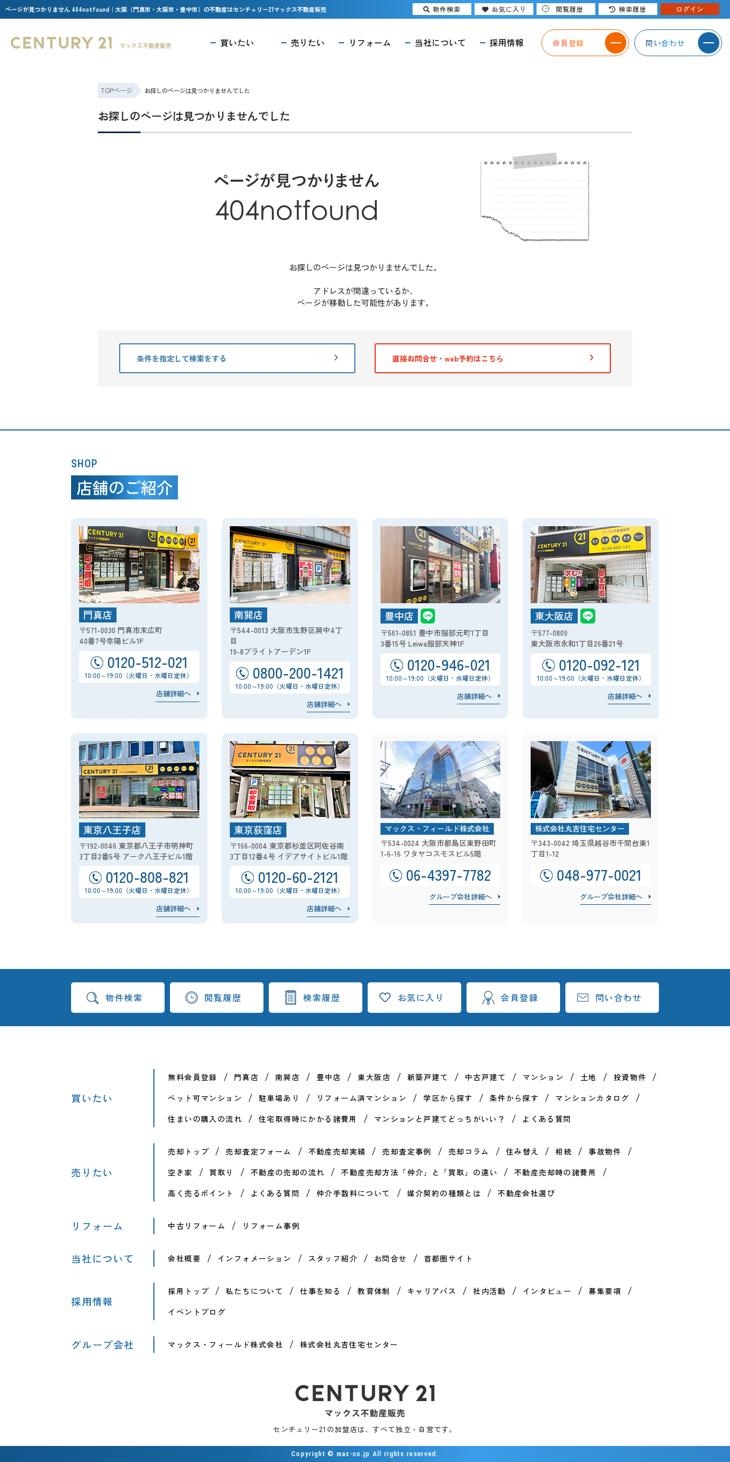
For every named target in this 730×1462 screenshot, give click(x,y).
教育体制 (374, 1291)
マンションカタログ (592, 1097)
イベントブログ (197, 1311)
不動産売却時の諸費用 (555, 1172)
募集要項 (605, 1291)
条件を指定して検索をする (182, 358)
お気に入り (421, 997)
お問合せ (390, 1258)
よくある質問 (546, 1118)
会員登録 (519, 997)
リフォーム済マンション (361, 1097)
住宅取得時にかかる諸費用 (308, 1118)
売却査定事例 (406, 1151)
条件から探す (514, 1097)
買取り (221, 1172)
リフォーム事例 (271, 1225)
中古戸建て (485, 1077)
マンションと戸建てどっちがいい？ (440, 1118)
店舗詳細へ (173, 693)
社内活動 (489, 1291)
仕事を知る (320, 1291)
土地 (588, 1077)
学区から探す (447, 1097)
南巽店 (287, 1077)
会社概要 (184, 1258)
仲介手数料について (353, 1193)
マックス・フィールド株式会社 (225, 1344)
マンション (543, 1077)
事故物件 (605, 1151)
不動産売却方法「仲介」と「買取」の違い (419, 1172)
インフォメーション (255, 1258)
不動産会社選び (526, 1193)
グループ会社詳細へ (460, 896)
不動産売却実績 (337, 1151)
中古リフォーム (197, 1225)
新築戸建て (427, 1077)
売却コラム (469, 1151)
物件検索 (124, 997)
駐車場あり (279, 1097)
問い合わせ (618, 997)
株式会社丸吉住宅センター (349, 1344)
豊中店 (328, 1077)
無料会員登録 (192, 1077)
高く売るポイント (201, 1193)
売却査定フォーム (258, 1151)
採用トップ (188, 1291)
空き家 (180, 1172)
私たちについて (254, 1291)
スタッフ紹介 (333, 1258)
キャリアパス (431, 1291)
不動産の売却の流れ (288, 1172)
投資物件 (630, 1077)
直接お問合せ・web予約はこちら (447, 358)
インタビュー (547, 1291)
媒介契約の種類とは (444, 1193)
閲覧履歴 (223, 997)
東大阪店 (374, 1077)
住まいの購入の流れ (205, 1118)
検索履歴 (321, 997)
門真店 (246, 1077)
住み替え (522, 1151)
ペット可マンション (205, 1097)
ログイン (690, 8)
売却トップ (188, 1151)
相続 (563, 1151)
